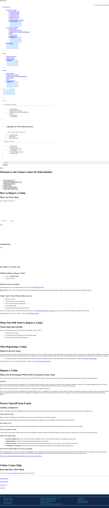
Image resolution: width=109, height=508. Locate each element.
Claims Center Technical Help (10, 189)
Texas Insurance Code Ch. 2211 (50, 498)
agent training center (15, 473)
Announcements (14, 36)
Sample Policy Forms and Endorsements (20, 32)
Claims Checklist (14, 16)
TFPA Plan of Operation (48, 499)
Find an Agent (10, 78)
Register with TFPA (11, 56)
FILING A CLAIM (11, 10)
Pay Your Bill (9, 43)
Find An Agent (13, 35)
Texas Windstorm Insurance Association (45, 310)
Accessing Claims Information (42, 361)
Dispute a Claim (14, 18)
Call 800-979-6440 (14, 13)
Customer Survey (3, 484)
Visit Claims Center (14, 11)
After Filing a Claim (15, 17)
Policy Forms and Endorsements (51, 504)
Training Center (10, 58)
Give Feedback (13, 21)
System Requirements (4, 478)
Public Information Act (48, 501)
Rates (11, 33)
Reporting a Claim (34, 313)
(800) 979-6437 (40, 287)
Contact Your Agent (15, 14)
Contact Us (12, 37)
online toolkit (29, 452)
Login (12, 220)
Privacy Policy (45, 502)
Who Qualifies (13, 29)
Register (4, 220)
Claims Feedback (83, 502)
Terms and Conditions (4, 481)
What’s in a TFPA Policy (16, 30)
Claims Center (8, 498)
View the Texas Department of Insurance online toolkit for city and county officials (21, 456)
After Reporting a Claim (9, 184)
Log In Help (2, 487)
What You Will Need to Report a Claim (12, 182)
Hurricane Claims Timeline (90, 358)
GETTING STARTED (12, 27)
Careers (80, 499)
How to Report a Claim (9, 180)
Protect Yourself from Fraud (17, 20)
